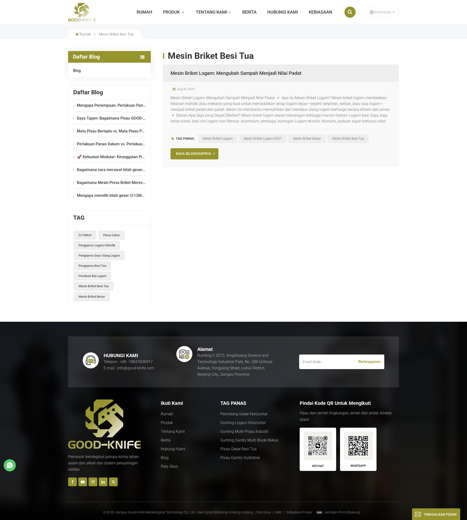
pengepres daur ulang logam (99, 255)
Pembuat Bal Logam (92, 276)
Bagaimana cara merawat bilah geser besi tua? (111, 169)
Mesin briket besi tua (94, 286)
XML (278, 512)
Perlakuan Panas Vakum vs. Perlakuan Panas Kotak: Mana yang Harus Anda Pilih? (111, 144)
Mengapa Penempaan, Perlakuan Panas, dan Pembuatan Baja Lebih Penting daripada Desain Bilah (111, 105)
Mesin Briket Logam (218, 138)
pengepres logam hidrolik (97, 245)
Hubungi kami (282, 12)
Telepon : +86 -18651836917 (128, 361)
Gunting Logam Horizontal (243, 422)
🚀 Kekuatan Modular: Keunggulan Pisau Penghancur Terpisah (111, 157)
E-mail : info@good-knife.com (129, 368)
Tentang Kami (211, 12)
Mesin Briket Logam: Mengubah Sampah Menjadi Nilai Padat (236, 73)
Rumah (144, 12)
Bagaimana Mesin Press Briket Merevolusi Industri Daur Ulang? (111, 182)
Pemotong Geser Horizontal (244, 414)
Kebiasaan (320, 12)
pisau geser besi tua (238, 449)
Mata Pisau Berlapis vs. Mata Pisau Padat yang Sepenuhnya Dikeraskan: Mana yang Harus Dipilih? (111, 131)
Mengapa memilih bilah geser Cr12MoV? (111, 195)
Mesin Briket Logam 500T (263, 138)
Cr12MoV (85, 235)
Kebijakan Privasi (299, 512)
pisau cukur (111, 235)
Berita (249, 12)
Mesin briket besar (92, 296)
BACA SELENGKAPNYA (193, 154)
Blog (77, 70)
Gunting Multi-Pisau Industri (244, 431)
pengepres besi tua (92, 266)
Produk (172, 12)
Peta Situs (169, 466)
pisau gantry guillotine (240, 457)
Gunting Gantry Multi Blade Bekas (249, 440)
